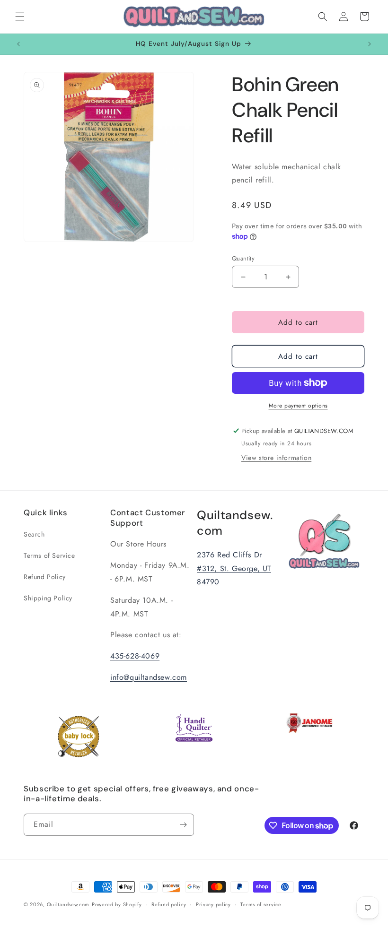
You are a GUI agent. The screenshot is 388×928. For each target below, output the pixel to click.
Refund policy (168, 904)
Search (34, 534)
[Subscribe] (183, 825)
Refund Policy (45, 576)
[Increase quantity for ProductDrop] (288, 277)
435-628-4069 (134, 655)
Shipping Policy (48, 598)
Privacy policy (213, 904)
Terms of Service (49, 555)
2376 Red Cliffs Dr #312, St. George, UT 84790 (234, 568)
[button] (19, 16)
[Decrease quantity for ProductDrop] (243, 277)
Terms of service (260, 904)
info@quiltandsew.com (148, 677)
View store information (276, 457)
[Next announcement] (369, 44)
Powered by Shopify (117, 904)
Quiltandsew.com (68, 904)
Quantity (243, 258)
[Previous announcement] (18, 44)
